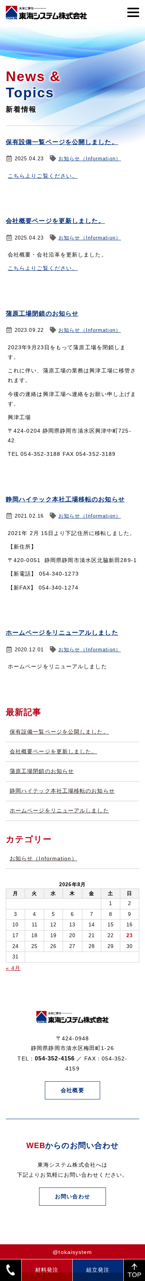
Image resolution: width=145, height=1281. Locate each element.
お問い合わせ (72, 1196)
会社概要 (72, 1090)
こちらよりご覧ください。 (43, 176)
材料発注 (46, 1270)
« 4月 (13, 968)
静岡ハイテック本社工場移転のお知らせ (65, 499)
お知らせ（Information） (89, 158)
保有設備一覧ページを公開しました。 (62, 142)
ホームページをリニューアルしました (62, 632)
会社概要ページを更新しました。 (55, 220)
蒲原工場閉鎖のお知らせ (42, 313)
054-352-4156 (55, 1058)
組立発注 (97, 1270)
